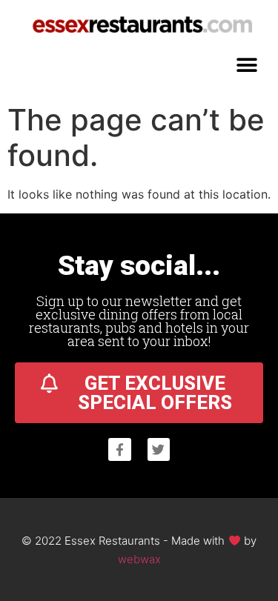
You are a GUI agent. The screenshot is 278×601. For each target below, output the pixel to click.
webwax (139, 559)
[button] (246, 65)
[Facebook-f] (119, 449)
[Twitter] (159, 449)
